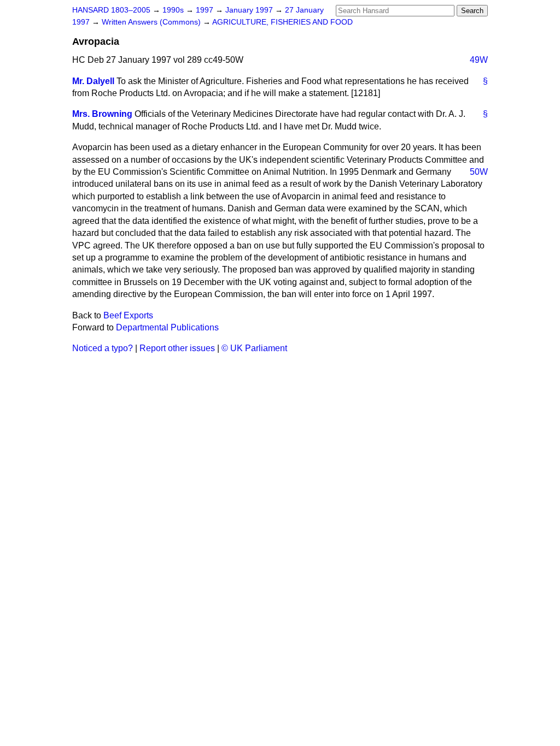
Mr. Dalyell (93, 81)
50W (479, 171)
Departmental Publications (167, 327)
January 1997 (250, 10)
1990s (174, 10)
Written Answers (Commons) (152, 22)
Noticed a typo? (102, 348)
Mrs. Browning (102, 114)
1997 (205, 10)
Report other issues (177, 348)
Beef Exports (128, 315)
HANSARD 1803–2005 (111, 10)
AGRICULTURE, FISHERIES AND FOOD (282, 22)
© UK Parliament (254, 348)
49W (479, 59)
